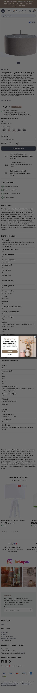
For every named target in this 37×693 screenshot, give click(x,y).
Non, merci (10, 354)
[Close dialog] (35, 337)
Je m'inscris (9, 351)
